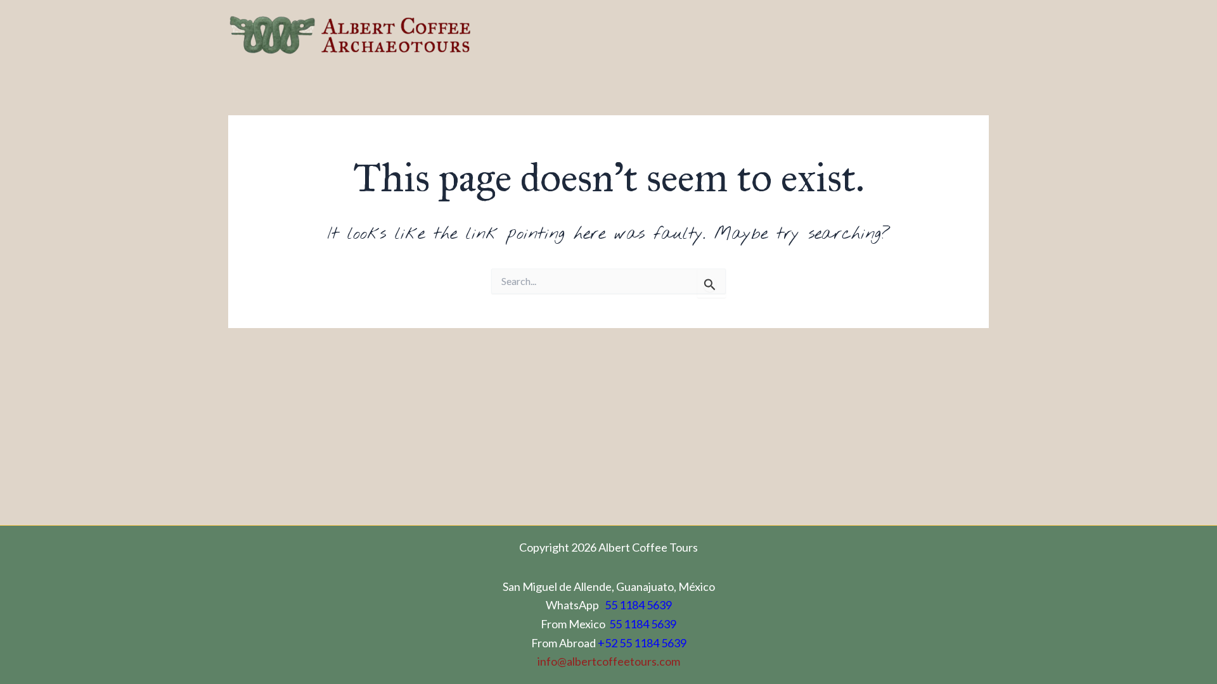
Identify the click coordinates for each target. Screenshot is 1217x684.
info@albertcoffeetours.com (609, 661)
